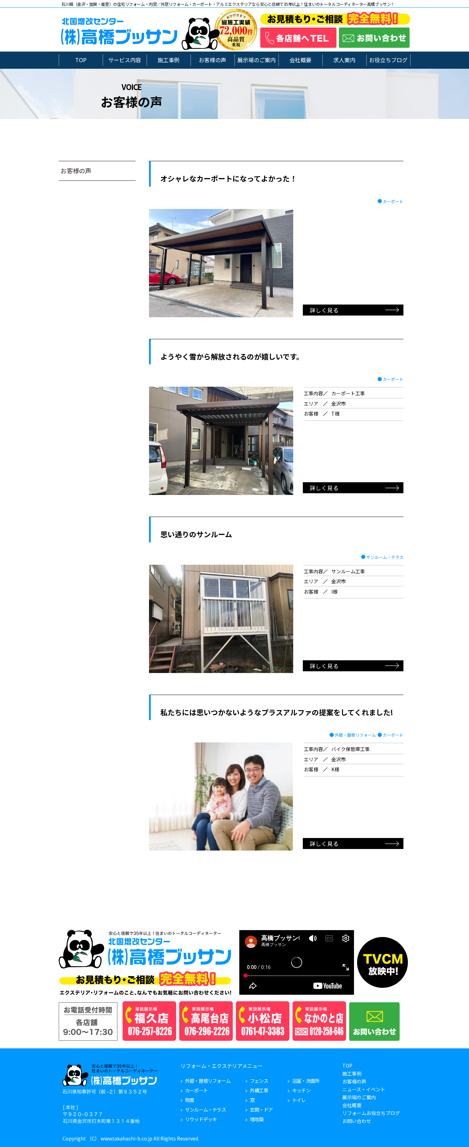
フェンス (259, 1080)
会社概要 (300, 60)
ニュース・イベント (363, 1089)
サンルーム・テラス (384, 557)
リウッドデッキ (201, 1119)
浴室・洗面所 (305, 1080)
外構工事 (259, 1090)
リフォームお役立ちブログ (371, 1113)
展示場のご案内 (256, 60)
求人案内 (344, 60)
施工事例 (169, 60)
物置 (189, 1099)
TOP (81, 60)
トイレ (299, 1099)
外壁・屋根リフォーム (355, 735)
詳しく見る (324, 310)
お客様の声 (212, 60)
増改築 (257, 1119)
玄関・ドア (261, 1109)
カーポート (393, 201)
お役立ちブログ (388, 60)
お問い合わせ (356, 1120)
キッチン (301, 1090)
